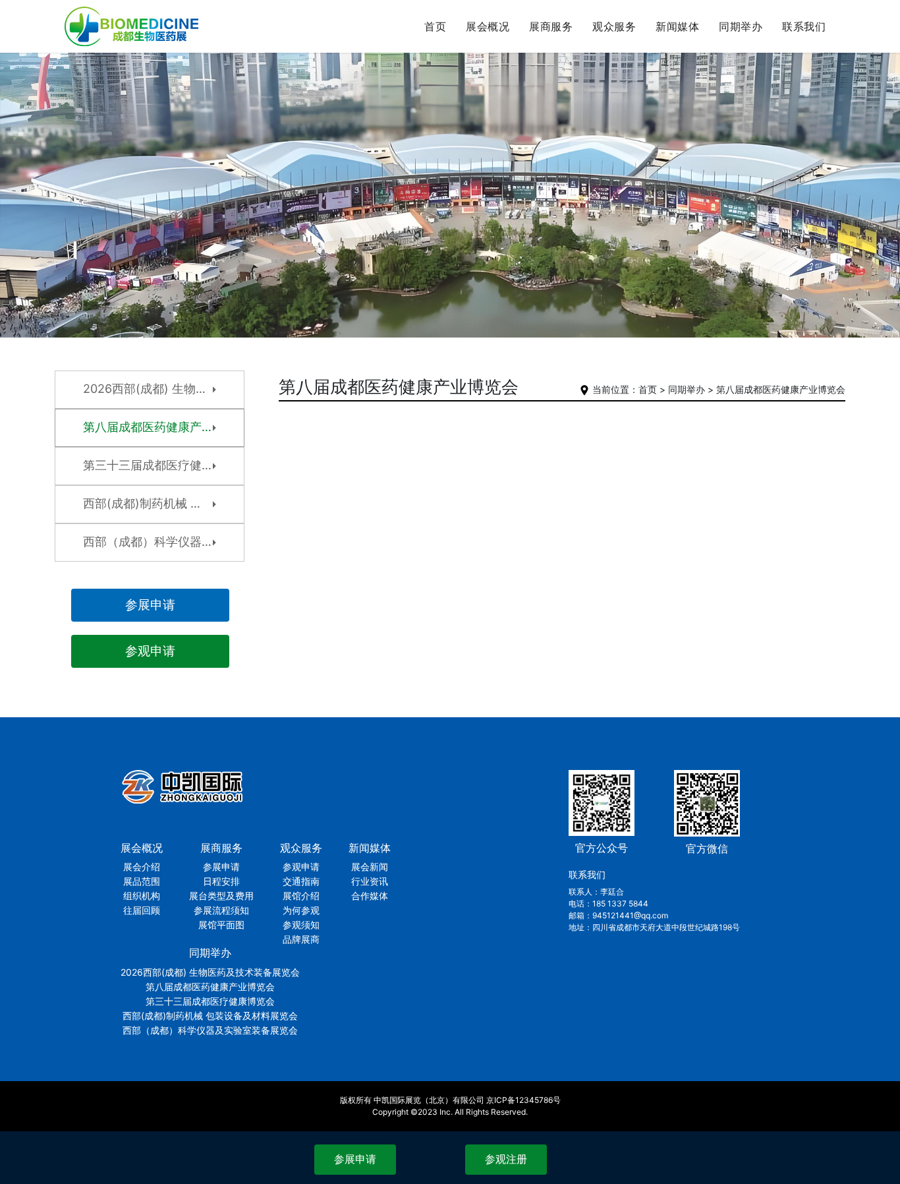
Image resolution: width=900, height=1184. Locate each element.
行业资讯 (676, 89)
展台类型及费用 (545, 111)
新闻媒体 (677, 26)
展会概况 (487, 26)
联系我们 (804, 26)
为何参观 (612, 132)
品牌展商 (612, 176)
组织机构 (485, 111)
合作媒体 (676, 111)
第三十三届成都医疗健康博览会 (741, 125)
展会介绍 (485, 67)
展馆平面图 (545, 154)
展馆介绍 (612, 111)
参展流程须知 (545, 132)
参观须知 (612, 154)
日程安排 (545, 89)
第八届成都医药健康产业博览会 (741, 103)
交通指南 (612, 89)
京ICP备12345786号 (523, 1100)
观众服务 (614, 26)
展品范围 (485, 89)
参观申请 (612, 67)
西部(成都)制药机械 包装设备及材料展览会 (741, 153)
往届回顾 (485, 132)
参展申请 (545, 67)
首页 (435, 26)
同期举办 (740, 26)
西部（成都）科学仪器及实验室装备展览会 (741, 189)
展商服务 (551, 26)
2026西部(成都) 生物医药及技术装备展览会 (741, 74)
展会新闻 (676, 67)
